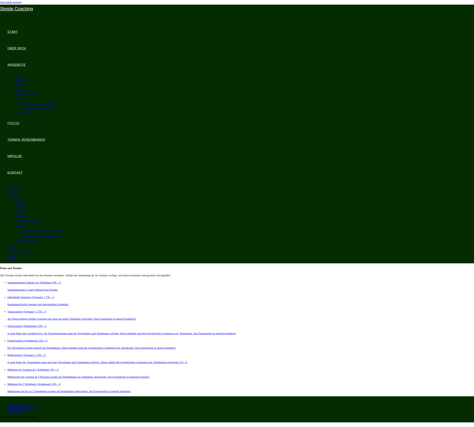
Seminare (20, 200)
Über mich (13, 190)
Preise (10, 245)
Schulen (19, 225)
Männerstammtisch (26, 240)
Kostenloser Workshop (28, 220)
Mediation (20, 215)
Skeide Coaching (16, 8)
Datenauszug (16, 404)
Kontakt (12, 260)
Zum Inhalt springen (10, 2)
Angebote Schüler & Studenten (40, 235)
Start (10, 185)
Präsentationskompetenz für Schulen (43, 230)
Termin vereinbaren (18, 250)
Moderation (21, 210)
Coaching (20, 205)
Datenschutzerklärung (23, 407)
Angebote (13, 195)
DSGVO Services (18, 409)
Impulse (12, 255)
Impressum (14, 411)
